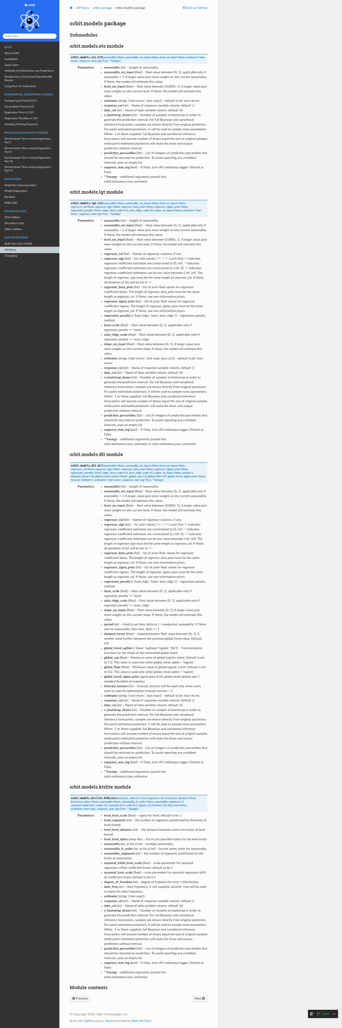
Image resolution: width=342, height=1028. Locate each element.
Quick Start (11, 65)
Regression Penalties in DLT (21, 118)
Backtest (10, 196)
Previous (81, 998)
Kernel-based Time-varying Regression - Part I (28, 140)
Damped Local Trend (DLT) (21, 100)
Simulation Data (14, 223)
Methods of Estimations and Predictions (29, 70)
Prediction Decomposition (21, 185)
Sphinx (89, 1020)
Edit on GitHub (196, 8)
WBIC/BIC (11, 202)
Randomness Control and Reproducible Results (28, 78)
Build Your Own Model (18, 243)
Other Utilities (13, 229)
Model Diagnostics (16, 191)
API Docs (10, 249)
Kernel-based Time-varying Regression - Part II (28, 150)
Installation (11, 59)
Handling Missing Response (21, 124)
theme (109, 1020)
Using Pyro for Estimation (20, 86)
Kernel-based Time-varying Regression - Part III (28, 159)
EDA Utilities (12, 217)
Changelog (11, 255)
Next (198, 998)
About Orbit (12, 53)
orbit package (102, 8)
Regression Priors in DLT (19, 112)
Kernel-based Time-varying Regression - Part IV (28, 169)
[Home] (71, 8)
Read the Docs (142, 1020)
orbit (31, 5)
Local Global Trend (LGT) (19, 106)
